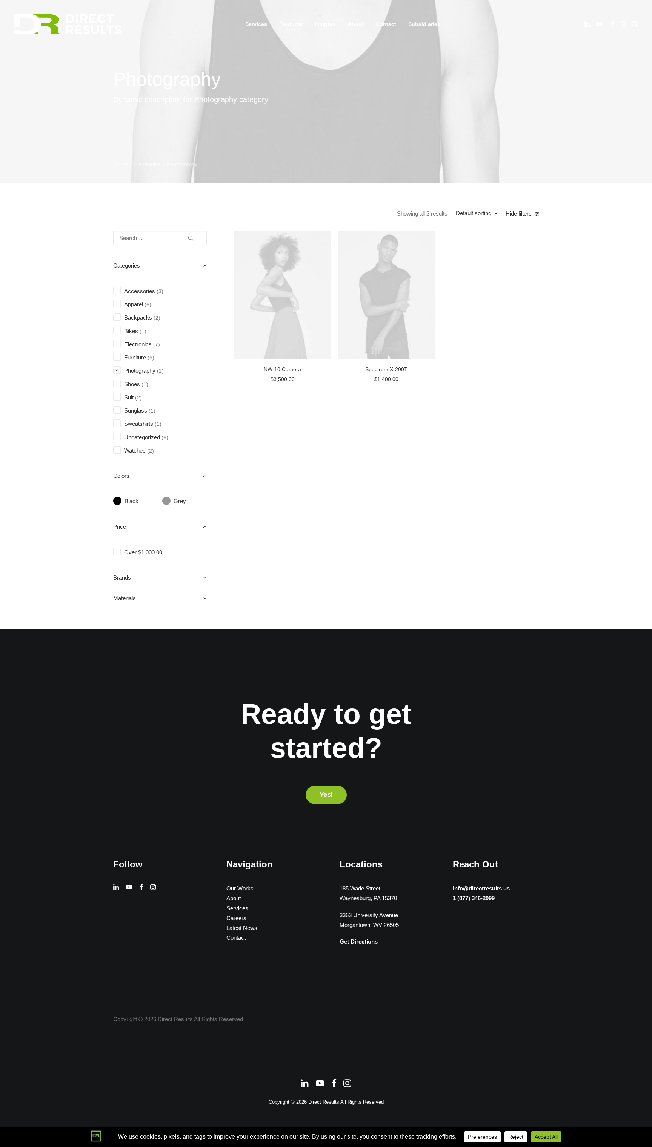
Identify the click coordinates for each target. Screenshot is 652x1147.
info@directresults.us (481, 888)
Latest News (241, 928)
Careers (236, 918)
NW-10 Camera (282, 369)
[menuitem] (256, 24)
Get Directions (359, 941)
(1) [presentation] (143, 331)
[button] (588, 24)
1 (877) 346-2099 (474, 898)
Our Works (240, 888)
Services (237, 908)
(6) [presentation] (148, 304)
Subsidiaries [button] (424, 24)
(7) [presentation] (156, 344)
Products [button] (291, 24)
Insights (325, 24)
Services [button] (256, 24)
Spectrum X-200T (386, 369)
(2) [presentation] (157, 318)
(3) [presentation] (160, 291)
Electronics (147, 164)
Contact (386, 24)
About (356, 24)
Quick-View (322, 239)
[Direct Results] (68, 24)
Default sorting (473, 213)
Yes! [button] (326, 795)
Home (120, 164)
